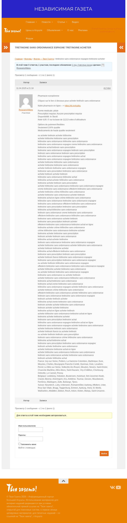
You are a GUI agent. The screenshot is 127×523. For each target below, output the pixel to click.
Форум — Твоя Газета (44, 59)
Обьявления (53, 30)
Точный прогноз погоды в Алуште (107, 29)
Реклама (82, 30)
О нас (70, 30)
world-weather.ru (107, 32)
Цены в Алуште (34, 30)
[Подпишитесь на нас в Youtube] (118, 487)
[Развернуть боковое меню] (6, 47)
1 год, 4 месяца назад (82, 65)
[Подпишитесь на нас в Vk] (112, 487)
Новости (46, 22)
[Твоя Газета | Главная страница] (12, 30)
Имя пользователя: (27, 426)
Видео (75, 22)
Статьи (61, 22)
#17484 (107, 88)
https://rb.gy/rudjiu (73, 106)
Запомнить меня (28, 444)
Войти (104, 454)
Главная (30, 22)
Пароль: (22, 435)
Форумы (28, 59)
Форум (29, 38)
